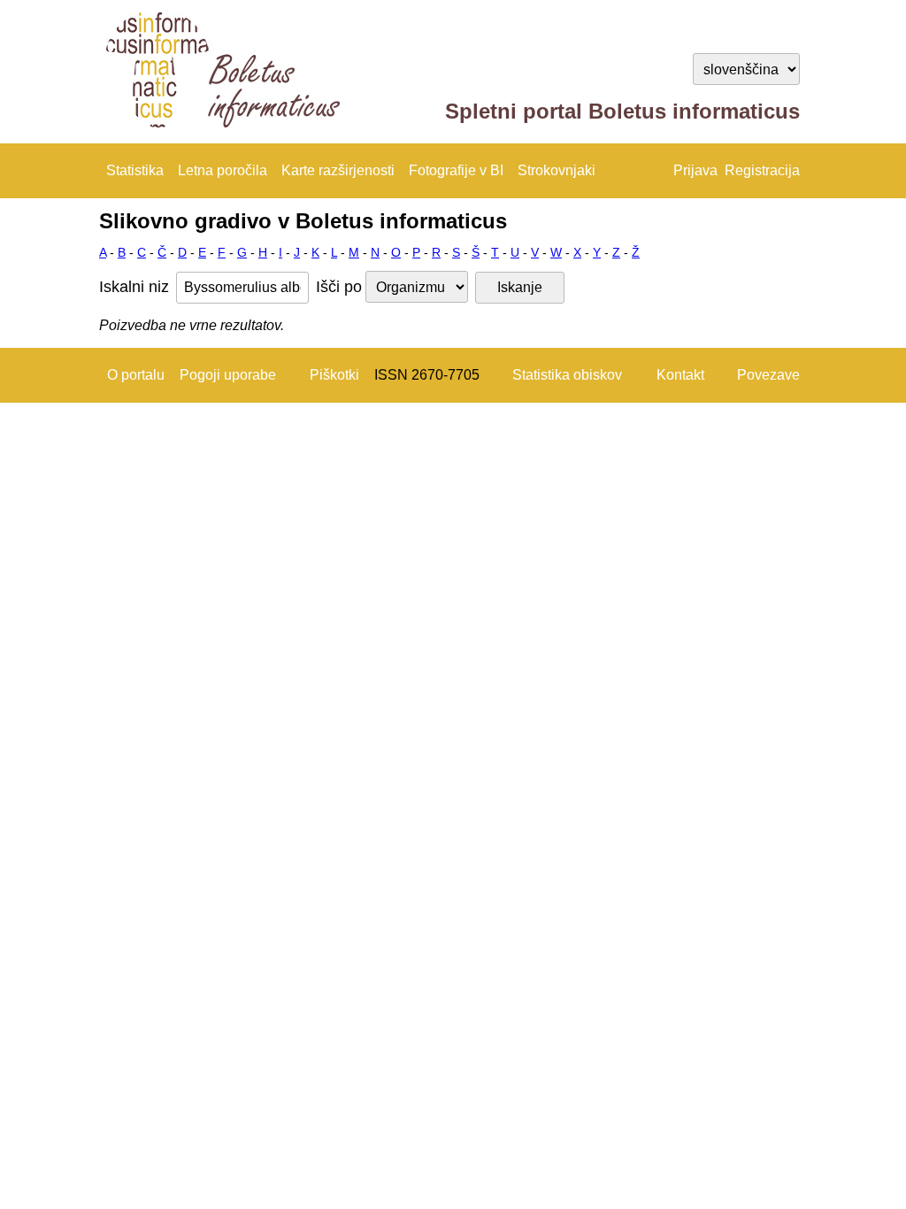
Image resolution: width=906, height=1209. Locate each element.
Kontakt (680, 374)
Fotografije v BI (456, 170)
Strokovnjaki (556, 170)
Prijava (695, 170)
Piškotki (334, 374)
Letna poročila (222, 170)
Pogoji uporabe (228, 374)
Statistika (135, 170)
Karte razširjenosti (338, 170)
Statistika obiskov (567, 374)
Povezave (768, 374)
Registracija (762, 170)
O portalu (136, 374)
